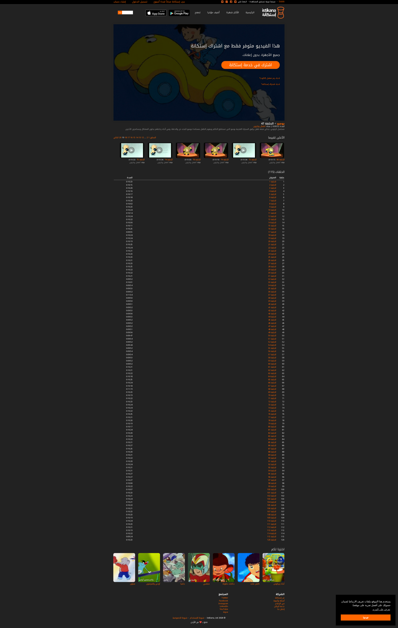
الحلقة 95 (272, 474)
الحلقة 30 (272, 273)
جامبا (182, 584)
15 (134, 137)
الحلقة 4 (272, 191)
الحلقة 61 (272, 367)
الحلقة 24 (272, 254)
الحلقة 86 (272, 445)
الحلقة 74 (168, 160)
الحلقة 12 (272, 216)
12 (142, 137)
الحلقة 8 (272, 204)
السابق (153, 137)
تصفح (198, 12)
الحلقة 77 (272, 417)
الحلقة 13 (272, 219)
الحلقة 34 (272, 285)
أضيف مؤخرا (213, 12)
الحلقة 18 (272, 235)
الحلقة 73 (252, 160)
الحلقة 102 (271, 496)
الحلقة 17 (272, 232)
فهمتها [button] (365, 617)
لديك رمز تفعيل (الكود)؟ (269, 78)
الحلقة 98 (272, 483)
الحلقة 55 (272, 348)
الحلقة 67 (272, 386)
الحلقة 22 (272, 248)
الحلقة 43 (272, 314)
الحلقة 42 (272, 310)
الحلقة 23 (272, 251)
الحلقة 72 (272, 402)
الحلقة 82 (272, 433)
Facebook (223, 601)
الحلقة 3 (272, 188)
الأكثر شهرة (232, 12)
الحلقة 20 (272, 241)
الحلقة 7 (272, 201)
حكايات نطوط (229, 584)
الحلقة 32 (272, 279)
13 (140, 137)
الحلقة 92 (272, 464)
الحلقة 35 (272, 288)
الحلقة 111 (271, 524)
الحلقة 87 (272, 449)
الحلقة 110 (271, 521)
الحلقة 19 (272, 238)
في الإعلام (280, 603)
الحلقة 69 (272, 392)
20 (120, 137)
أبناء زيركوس (278, 584)
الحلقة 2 (272, 185)
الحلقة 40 (272, 304)
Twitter (224, 598)
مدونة (225, 612)
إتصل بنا (281, 609)
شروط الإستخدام (197, 618)
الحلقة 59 (272, 361)
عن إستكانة (280, 598)
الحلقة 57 (272, 354)
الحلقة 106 (271, 508)
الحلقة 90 (272, 458)
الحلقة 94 (272, 471)
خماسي (206, 584)
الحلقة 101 (271, 493)
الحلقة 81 (272, 430)
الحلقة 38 (272, 298)
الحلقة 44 (272, 317)
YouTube (224, 609)
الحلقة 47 (272, 326)
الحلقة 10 (272, 210)
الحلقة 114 (271, 533)
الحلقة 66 (272, 383)
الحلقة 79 (224, 160)
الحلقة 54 (272, 345)
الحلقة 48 (272, 329)
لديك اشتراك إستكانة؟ (270, 84)
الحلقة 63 (272, 373)
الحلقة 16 (272, 229)
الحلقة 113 (271, 530)
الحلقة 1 (272, 182)
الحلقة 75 (140, 160)
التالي (115, 137)
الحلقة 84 (272, 439)
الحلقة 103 (271, 499)
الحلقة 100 (271, 489)
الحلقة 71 (272, 398)
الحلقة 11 (272, 213)
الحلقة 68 (272, 389)
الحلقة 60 (272, 364)
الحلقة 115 (271, 536)
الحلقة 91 (272, 461)
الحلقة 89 (272, 455)
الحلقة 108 (271, 515)
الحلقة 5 (272, 194)
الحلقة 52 (272, 342)
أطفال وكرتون (259, 126)
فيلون (132, 584)
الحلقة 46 (272, 323)
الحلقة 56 (272, 351)
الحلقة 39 (272, 301)
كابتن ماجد (254, 584)
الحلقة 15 (272, 226)
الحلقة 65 (272, 379)
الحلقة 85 (272, 442)
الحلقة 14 (272, 222)
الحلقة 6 (272, 197)
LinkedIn (224, 606)
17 (128, 137)
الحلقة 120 (271, 540)
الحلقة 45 (272, 320)
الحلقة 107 (271, 511)
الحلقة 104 (271, 502)
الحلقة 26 (272, 260)
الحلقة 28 (272, 266)
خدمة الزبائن (279, 606)
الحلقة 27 (272, 263)
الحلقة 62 (272, 370)
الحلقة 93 (272, 467)
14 (137, 137)
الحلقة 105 (271, 505)
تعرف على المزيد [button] (381, 609)
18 (126, 137)
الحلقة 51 (272, 339)
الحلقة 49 (272, 332)
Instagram (223, 603)
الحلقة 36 (272, 292)
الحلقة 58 (272, 358)
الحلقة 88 (272, 452)
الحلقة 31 (272, 276)
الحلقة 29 (272, 270)
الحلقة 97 (272, 480)
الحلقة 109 (271, 518)
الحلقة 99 (272, 486)
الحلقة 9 (272, 207)
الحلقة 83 (272, 436)
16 (131, 137)
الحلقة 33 (272, 282)
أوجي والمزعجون (153, 584)
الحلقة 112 (271, 527)
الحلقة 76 (272, 414)
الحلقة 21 (272, 244)
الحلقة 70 (272, 395)
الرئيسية (250, 12)
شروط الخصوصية (180, 618)
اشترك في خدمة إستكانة (250, 65)
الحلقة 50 (272, 335)
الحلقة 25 (272, 257)
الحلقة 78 (196, 160)
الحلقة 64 (272, 376)
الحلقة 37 (272, 295)
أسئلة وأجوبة (279, 601)
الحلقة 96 (272, 477)
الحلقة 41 (272, 307)
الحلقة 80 (280, 160)
